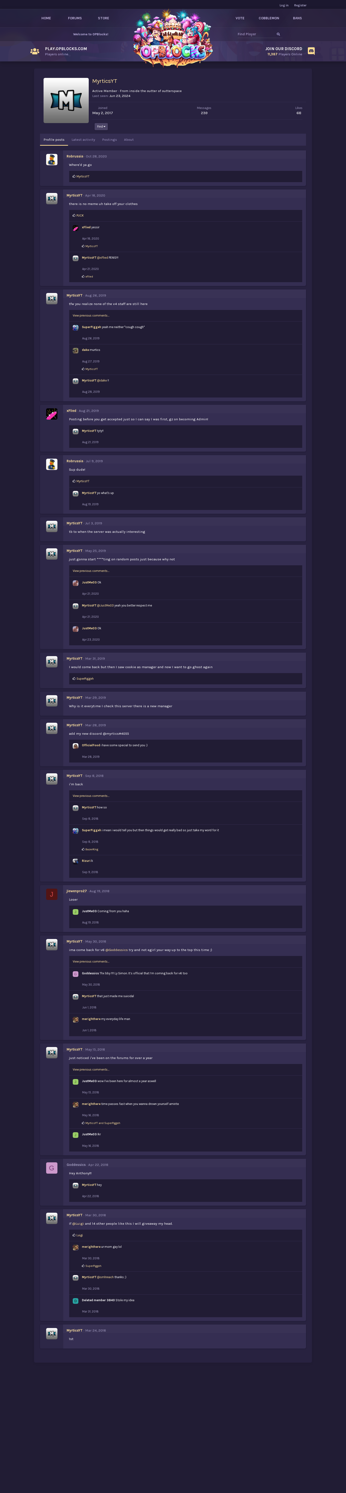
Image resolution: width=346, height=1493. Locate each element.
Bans (297, 18)
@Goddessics (116, 950)
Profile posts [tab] (54, 139)
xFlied (86, 227)
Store (103, 18)
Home (46, 18)
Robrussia (75, 156)
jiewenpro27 (77, 891)
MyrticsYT (75, 195)
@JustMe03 (105, 605)
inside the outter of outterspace (155, 91)
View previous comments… (91, 315)
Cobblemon (269, 18)
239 (204, 112)
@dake (102, 380)
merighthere (91, 1019)
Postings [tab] (109, 139)
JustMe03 (89, 582)
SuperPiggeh (91, 327)
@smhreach (105, 1277)
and (102, 1123)
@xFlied (102, 257)
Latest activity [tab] (83, 139)
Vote (240, 18)
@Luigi (78, 1223)
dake (85, 350)
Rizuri (86, 861)
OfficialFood (91, 745)
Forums (75, 18)
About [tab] (129, 139)
